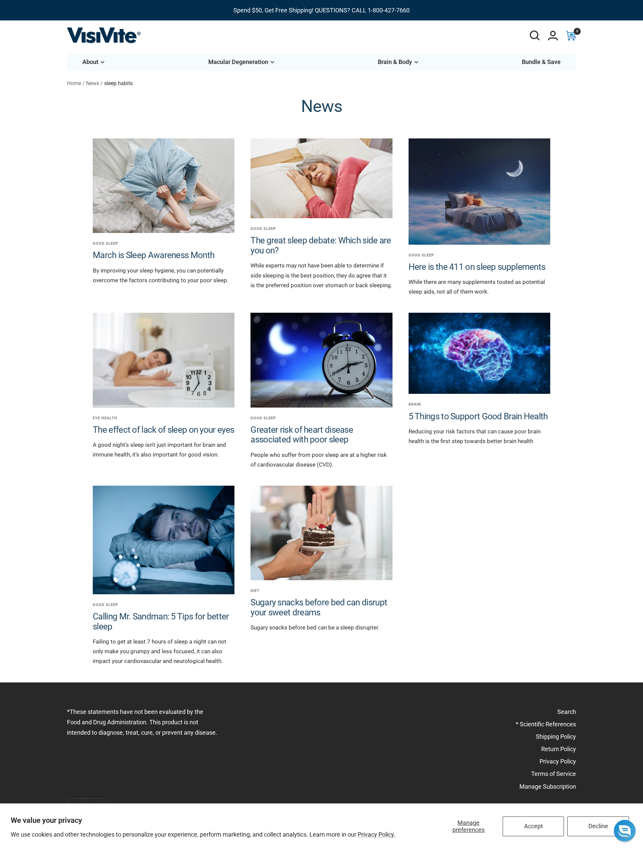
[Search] (535, 36)
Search (566, 711)
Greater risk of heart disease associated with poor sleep (302, 434)
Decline (598, 826)
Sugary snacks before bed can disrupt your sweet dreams (319, 607)
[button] (625, 831)
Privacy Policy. (377, 834)
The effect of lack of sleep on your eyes (163, 430)
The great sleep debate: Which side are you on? (321, 245)
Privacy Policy (558, 761)
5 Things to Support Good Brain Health (478, 416)
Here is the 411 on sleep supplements (477, 267)
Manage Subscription (547, 786)
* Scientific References (546, 724)
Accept (533, 826)
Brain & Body (395, 61)
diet (255, 591)
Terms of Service (553, 773)
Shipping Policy (556, 736)
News (92, 83)
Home (74, 83)
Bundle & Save (541, 61)
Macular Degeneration (238, 61)
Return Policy (558, 748)
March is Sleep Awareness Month (153, 255)
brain (415, 404)
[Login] (553, 36)
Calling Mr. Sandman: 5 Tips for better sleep (161, 621)
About (90, 61)
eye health (105, 418)
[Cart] (571, 36)
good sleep (105, 243)
